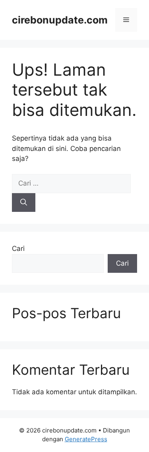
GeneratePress (86, 439)
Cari (18, 248)
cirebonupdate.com (60, 20)
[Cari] (23, 202)
